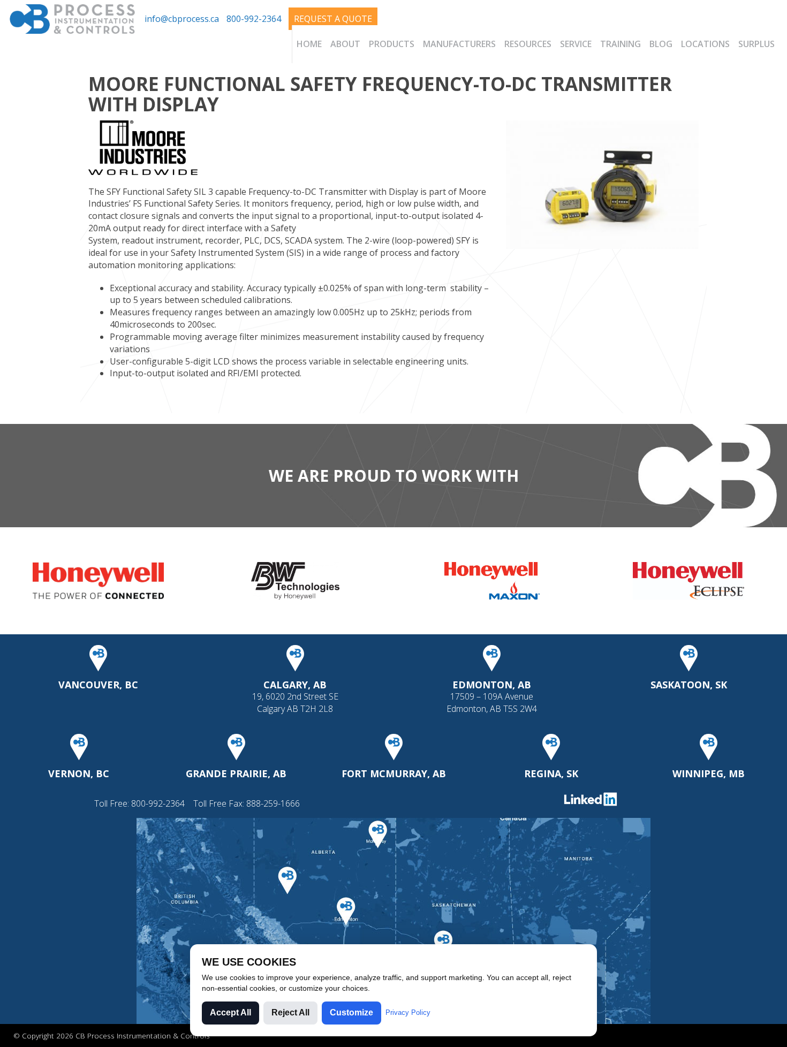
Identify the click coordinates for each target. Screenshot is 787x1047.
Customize (351, 1012)
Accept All (230, 1012)
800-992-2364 (253, 19)
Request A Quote (333, 19)
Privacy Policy (407, 1012)
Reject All (290, 1012)
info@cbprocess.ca (182, 19)
